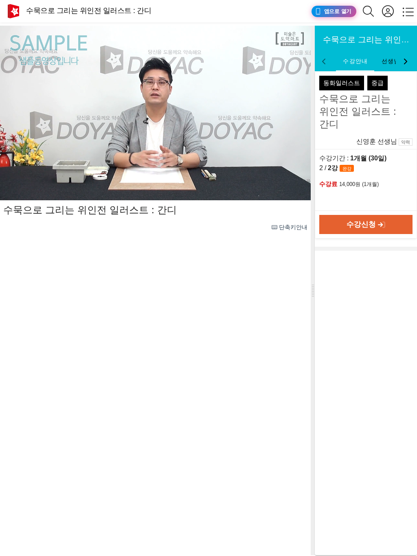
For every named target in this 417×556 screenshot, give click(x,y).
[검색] (372, 11)
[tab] (355, 61)
